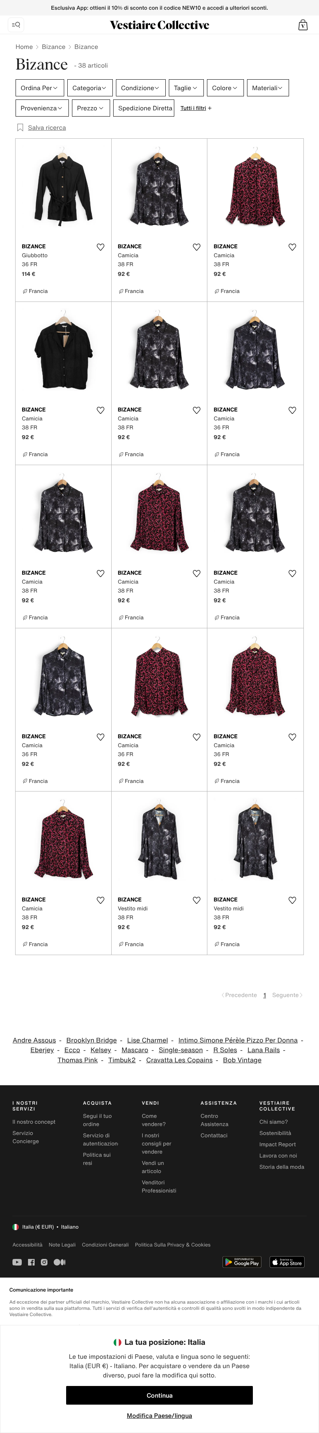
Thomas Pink (78, 1060)
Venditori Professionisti (159, 1186)
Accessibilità (27, 1244)
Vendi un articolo (153, 1167)
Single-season (181, 1050)
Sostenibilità (275, 1133)
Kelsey (101, 1050)
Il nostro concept (34, 1122)
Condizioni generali (105, 1244)
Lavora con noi (278, 1156)
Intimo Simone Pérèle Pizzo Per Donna (238, 1040)
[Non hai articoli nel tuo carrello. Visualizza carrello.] (303, 24)
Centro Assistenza (215, 1120)
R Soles (225, 1050)
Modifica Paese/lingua (159, 1415)
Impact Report (277, 1144)
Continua (160, 1395)
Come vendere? (154, 1120)
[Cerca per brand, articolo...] (16, 24)
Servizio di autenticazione (102, 1139)
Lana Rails (263, 1050)
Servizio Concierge (25, 1137)
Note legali (62, 1244)
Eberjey (42, 1050)
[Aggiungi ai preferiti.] (100, 247)
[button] (303, 24)
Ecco (72, 1050)
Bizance (53, 46)
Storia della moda (281, 1167)
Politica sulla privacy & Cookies (172, 1244)
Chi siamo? (273, 1122)
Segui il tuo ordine (97, 1120)
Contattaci (214, 1135)
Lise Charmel (147, 1040)
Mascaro (134, 1050)
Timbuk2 (122, 1060)
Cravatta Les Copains (179, 1060)
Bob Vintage (242, 1060)
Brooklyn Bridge (92, 1040)
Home (24, 46)
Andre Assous (34, 1040)
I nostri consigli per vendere (156, 1143)
